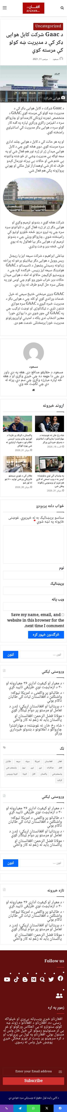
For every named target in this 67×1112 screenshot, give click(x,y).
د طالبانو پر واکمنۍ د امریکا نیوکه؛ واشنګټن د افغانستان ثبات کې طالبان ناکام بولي (35, 696)
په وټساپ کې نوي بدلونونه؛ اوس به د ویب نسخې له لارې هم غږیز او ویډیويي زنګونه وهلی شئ (50, 481)
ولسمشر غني (11, 768)
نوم (61, 568)
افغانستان (48, 761)
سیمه (18, 761)
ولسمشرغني (57, 774)
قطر (60, 768)
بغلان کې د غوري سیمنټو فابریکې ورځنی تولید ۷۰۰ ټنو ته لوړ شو (18, 479)
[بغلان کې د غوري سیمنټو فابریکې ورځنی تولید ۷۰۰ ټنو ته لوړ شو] (17, 464)
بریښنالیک (57, 584)
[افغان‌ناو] (33, 8)
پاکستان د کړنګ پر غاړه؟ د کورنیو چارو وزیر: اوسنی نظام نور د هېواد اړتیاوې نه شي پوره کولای (19, 440)
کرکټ (59, 780)
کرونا (25, 774)
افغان (60, 761)
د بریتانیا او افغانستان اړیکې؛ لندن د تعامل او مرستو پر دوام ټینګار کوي (35, 708)
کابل (33, 774)
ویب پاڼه (58, 599)
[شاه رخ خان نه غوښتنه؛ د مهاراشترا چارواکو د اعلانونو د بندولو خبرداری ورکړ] (49, 424)
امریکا (37, 761)
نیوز (23, 768)
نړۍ (32, 768)
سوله (27, 761)
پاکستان (44, 774)
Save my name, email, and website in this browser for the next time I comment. (35, 620)
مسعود (55, 59)
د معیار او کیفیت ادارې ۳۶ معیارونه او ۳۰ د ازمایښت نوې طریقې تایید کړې (34, 685)
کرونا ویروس (12, 774)
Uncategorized (48, 26)
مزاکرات (50, 768)
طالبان (8, 761)
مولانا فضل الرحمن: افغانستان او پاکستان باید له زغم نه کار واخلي (37, 718)
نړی (40, 768)
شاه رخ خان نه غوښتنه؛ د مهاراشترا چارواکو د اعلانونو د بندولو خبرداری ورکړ (50, 439)
